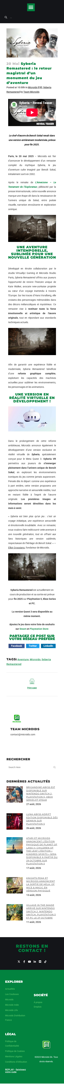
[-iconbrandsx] (19, 961)
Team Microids (31, 91)
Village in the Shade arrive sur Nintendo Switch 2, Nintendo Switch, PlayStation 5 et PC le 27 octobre (41, 911)
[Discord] (40, 961)
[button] (31, 7)
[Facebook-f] (24, 961)
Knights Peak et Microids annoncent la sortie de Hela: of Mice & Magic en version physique (40, 884)
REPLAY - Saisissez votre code (15, 1070)
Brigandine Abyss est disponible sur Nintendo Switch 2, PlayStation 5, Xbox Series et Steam (40, 793)
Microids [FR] (35, 87)
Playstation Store (39, 628)
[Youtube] (29, 961)
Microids (35, 659)
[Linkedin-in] (34, 961)
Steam (22, 628)
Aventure (23, 659)
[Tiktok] (45, 961)
